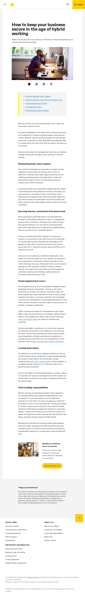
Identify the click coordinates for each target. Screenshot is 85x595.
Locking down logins (34, 107)
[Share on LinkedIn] (44, 84)
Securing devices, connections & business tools (44, 100)
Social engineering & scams (36, 103)
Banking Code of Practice (15, 552)
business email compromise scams (50, 341)
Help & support (11, 537)
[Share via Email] (51, 84)
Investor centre (50, 540)
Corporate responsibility (53, 533)
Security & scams (12, 526)
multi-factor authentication (40, 361)
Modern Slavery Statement (15, 563)
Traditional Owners (33, 577)
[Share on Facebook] (36, 84)
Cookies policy (10, 556)
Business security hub (52, 466)
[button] (3, 4)
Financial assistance (13, 533)
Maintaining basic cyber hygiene (38, 96)
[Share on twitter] (29, 84)
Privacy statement (12, 559)
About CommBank (51, 526)
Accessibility (10, 540)
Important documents (13, 549)
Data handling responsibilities (37, 110)
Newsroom (48, 537)
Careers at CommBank (53, 530)
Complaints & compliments (15, 530)
